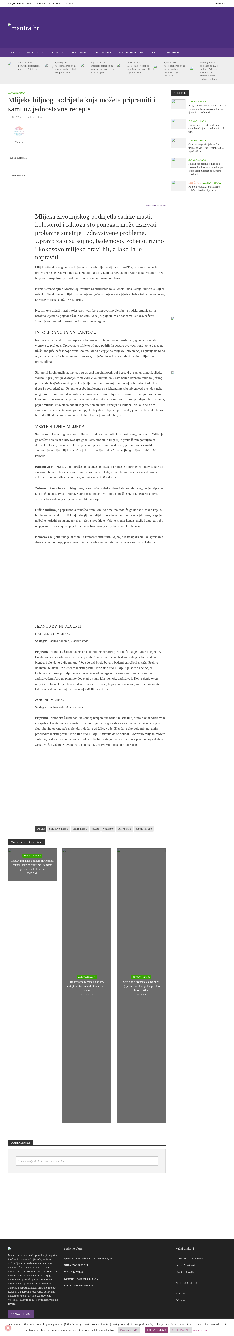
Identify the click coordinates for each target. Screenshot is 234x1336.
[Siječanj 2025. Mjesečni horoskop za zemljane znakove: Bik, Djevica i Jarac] (120, 67)
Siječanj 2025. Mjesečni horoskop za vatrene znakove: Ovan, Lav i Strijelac (102, 67)
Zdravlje (58, 52)
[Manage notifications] (8, 1328)
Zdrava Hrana (17, 92)
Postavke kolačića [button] (129, 1330)
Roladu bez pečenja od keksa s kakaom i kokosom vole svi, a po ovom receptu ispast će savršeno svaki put (205, 169)
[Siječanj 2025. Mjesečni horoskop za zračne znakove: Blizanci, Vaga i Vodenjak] (157, 69)
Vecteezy (162, 205)
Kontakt (180, 1293)
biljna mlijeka (80, 828)
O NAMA (68, 3)
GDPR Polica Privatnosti (189, 1258)
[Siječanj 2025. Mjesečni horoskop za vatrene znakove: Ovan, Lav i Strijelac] (84, 67)
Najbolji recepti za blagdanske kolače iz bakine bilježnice (204, 188)
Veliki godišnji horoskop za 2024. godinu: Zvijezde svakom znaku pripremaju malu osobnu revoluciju (209, 70)
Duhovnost (80, 52)
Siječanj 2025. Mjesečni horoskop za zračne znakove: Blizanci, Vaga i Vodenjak (174, 69)
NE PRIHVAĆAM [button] (180, 1330)
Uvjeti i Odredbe (185, 1272)
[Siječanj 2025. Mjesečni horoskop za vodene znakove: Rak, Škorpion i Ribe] (47, 67)
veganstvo (108, 828)
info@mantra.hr (16, 3)
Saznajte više (200, 1329)
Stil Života (103, 52)
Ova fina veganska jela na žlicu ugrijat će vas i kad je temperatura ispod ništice (141, 986)
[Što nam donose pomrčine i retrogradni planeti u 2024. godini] (11, 66)
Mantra (19, 142)
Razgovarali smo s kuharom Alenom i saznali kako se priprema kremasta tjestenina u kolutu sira (32, 865)
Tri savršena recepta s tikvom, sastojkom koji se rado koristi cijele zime (87, 986)
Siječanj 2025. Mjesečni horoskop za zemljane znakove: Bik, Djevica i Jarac (139, 67)
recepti (95, 828)
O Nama (180, 1300)
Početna (16, 52)
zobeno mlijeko (144, 828)
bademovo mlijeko (58, 828)
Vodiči (154, 52)
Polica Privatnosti (185, 1265)
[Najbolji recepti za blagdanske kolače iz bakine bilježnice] (178, 185)
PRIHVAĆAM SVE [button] (156, 1330)
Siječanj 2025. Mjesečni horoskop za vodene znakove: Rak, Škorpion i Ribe (66, 67)
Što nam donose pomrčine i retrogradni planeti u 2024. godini (29, 65)
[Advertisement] (100, 586)
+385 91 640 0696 (36, 3)
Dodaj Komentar (18, 157)
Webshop (173, 52)
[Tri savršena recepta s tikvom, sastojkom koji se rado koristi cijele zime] (178, 123)
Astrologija (35, 52)
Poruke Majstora (131, 52)
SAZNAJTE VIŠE (21, 1314)
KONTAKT (54, 3)
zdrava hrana (124, 828)
